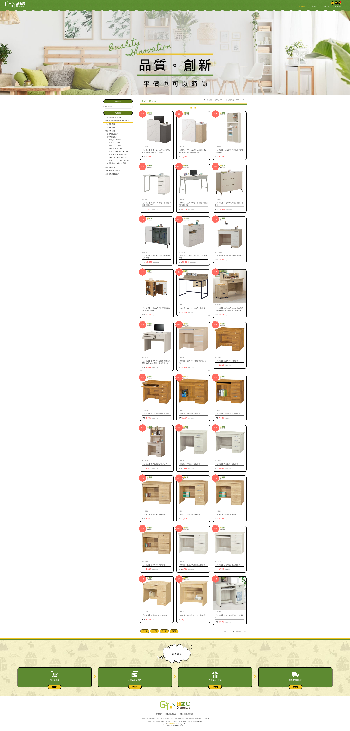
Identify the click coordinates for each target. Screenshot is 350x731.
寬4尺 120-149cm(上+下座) (118, 157)
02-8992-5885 (151, 718)
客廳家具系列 (110, 127)
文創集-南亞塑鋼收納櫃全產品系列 (117, 121)
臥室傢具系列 (110, 124)
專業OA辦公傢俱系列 (112, 170)
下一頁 (164, 631)
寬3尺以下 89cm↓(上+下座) (118, 151)
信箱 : (172, 718)
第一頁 (144, 631)
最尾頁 (174, 631)
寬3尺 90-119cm (114, 143)
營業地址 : (149, 721)
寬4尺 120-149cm (115, 145)
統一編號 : (194, 721)
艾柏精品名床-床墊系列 (113, 117)
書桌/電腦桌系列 (112, 137)
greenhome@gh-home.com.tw (184, 718)
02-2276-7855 (165, 718)
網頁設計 (169, 725)
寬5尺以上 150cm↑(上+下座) (119, 160)
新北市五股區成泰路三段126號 (161, 721)
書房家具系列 (110, 131)
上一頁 (154, 631)
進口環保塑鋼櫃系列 (112, 174)
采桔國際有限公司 (15, 4)
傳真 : (159, 718)
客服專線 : (144, 718)
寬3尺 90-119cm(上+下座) (118, 154)
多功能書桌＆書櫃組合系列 (116, 163)
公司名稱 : (175, 721)
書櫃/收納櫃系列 (112, 134)
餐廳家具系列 (110, 167)
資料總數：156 (241, 631)
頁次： (226, 631)
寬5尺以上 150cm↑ (115, 148)
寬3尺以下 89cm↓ (115, 140)
